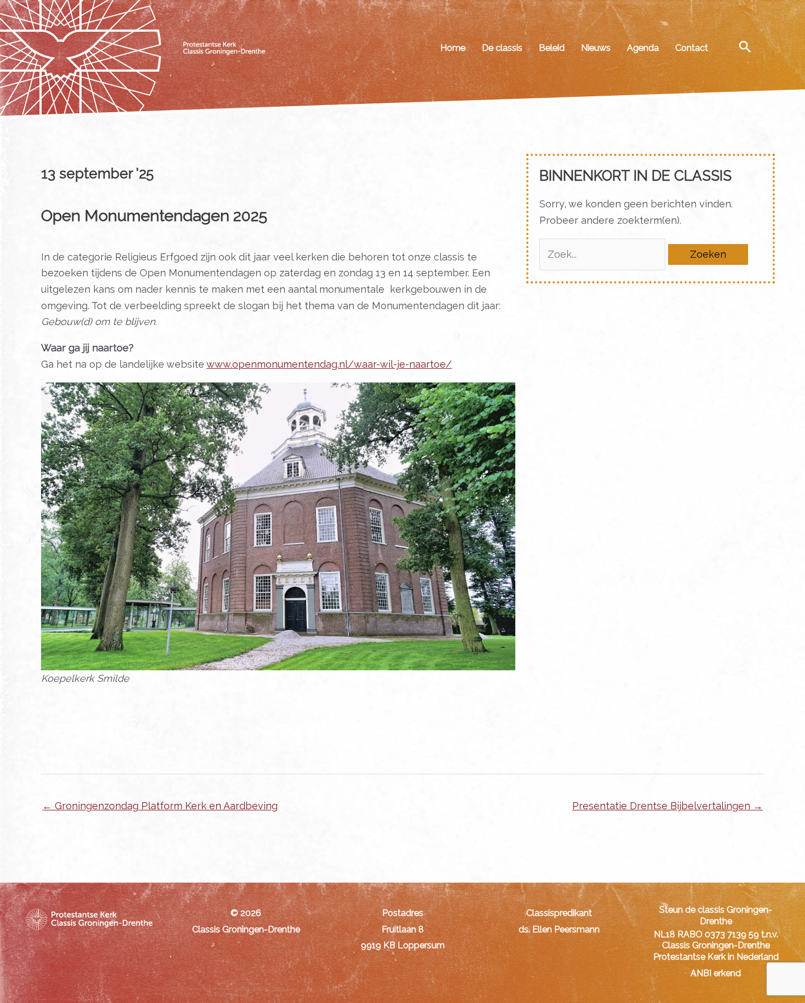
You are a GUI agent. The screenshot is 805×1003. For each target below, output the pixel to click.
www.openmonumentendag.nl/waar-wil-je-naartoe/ (329, 364)
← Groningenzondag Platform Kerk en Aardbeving (160, 805)
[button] (745, 46)
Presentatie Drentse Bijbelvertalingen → (667, 805)
